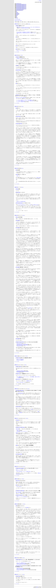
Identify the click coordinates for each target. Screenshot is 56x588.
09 (18, 3)
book (17, 45)
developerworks (18, 565)
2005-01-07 (16, 215)
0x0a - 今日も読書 (18, 492)
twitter (17, 19)
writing (21, 123)
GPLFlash (18, 372)
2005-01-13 (16, 418)
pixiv (15, 19)
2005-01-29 (16, 574)
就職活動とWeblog (19, 58)
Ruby (36, 587)
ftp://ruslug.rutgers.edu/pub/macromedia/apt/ (23, 371)
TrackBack (27, 507)
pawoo (21, 20)
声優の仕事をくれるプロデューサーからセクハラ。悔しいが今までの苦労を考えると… (29, 27)
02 (17, 4)
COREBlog (20, 412)
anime (19, 373)
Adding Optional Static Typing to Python (22, 344)
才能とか (18, 430)
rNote (32, 409)
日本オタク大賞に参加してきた (21, 382)
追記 (40, 0)
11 (22, 10)
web (20, 366)
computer (17, 123)
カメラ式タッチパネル (35, 204)
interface (19, 490)
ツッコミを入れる (17, 352)
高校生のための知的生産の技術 (21, 201)
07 (16, 3)
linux (18, 366)
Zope (38, 411)
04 (18, 9)
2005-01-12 (16, 388)
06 (20, 4)
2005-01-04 (16, 168)
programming (18, 116)
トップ (38, 0)
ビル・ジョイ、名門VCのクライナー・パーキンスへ (24, 562)
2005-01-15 (16, 466)
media (17, 174)
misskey (18, 20)
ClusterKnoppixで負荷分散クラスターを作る (23, 569)
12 (20, 3)
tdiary (17, 217)
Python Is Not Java (19, 343)
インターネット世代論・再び (21, 101)
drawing (19, 357)
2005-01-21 (16, 557)
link (18, 25)
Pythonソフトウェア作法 (20, 50)
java (23, 468)
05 (18, 10)
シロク (30, 204)
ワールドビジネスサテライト (22, 204)
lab (16, 65)
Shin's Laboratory (19, 486)
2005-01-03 (16, 106)
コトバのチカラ (29, 307)
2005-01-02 (16, 55)
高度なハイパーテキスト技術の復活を (22, 496)
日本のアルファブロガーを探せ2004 (21, 97)
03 (18, 4)
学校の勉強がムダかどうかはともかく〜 (22, 431)
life (16, 25)
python (20, 559)
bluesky (16, 20)
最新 (39, 0)
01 (16, 4)
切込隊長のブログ (28, 380)
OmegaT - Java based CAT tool (21, 563)
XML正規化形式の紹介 (20, 568)
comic (17, 390)
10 (21, 10)
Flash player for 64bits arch (20, 370)
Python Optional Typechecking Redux (22, 564)
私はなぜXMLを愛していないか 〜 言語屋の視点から (24, 471)
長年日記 (22, 55)
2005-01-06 (16, 187)
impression (18, 379)
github (19, 19)
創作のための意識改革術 (20, 359)
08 (17, 3)
